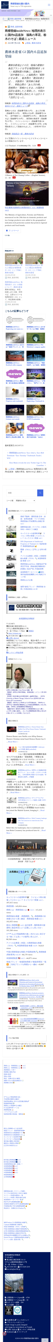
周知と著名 (7, 1076)
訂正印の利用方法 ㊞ (11, 1145)
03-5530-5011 (12, 1267)
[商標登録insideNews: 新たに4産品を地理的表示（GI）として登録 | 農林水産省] (14, 258)
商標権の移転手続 (10, 1072)
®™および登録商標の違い (12, 1097)
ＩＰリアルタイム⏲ (10, 1112)
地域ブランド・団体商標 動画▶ (14, 1130)
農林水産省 (36, 43)
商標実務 (10, 906)
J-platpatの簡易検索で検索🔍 (13, 1224)
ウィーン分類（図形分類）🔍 (13, 1239)
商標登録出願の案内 (19, 3)
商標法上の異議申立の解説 (13, 1105)
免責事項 (10, 1320)
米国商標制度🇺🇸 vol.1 (11, 1166)
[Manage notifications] (4, 1334)
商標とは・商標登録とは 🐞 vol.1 (20, 910)
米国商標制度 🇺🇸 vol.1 (15, 958)
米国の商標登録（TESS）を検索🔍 (15, 1227)
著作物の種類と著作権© (12, 1141)
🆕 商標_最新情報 (14, 19)
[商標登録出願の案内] (5, 5)
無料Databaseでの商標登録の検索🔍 (15, 1222)
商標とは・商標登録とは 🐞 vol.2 (15, 1068)
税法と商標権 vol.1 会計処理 (13, 1128)
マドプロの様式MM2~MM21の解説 (15, 1193)
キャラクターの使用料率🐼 (13, 1137)
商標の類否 (7, 1074)
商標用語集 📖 (8, 1110)
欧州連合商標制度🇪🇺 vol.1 (12, 1160)
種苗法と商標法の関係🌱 (12, 1143)
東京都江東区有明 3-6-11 (16, 1260)
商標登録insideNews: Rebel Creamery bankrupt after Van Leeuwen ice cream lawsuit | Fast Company (32, 820)
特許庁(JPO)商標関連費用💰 (13, 1202)
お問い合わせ (13, 638)
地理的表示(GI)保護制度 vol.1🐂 (14, 1133)
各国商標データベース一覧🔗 (13, 1199)
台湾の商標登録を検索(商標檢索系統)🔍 (17, 1231)
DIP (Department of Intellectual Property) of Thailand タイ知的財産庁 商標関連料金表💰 (33, 544)
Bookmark (10, 1332)
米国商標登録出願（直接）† (13, 1164)
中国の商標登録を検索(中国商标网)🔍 (16, 1229)
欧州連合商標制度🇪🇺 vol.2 (12, 1162)
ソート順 (10, 501)
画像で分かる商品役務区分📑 (13, 1080)
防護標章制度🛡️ (9, 1103)
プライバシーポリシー (15, 1322)
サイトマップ (21, 1332)
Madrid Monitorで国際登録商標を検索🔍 (17, 1237)
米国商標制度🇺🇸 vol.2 (11, 1168)
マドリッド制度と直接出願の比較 (15, 1197)
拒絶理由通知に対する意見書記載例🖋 (16, 1101)
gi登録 (27, 43)
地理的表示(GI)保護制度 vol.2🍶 (14, 1135)
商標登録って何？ (10, 1070)
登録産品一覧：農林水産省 (22, 134)
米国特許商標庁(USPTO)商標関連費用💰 (17, 1204)
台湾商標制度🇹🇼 (9, 1177)
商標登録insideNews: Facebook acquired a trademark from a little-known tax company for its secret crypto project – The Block (31, 995)
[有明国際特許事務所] (26, 608)
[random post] (12, 982)
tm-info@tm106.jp (13, 1269)
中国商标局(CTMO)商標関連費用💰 (15, 1206)
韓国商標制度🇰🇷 (9, 1175)
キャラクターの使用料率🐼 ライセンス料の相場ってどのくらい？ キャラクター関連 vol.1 (32, 536)
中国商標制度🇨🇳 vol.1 (11, 1170)
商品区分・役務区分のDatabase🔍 (15, 1208)
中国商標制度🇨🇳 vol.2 (11, 1172)
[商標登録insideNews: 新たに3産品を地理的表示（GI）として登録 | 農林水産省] (34, 258)
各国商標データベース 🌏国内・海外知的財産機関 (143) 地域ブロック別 (33, 574)
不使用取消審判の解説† (11, 1099)
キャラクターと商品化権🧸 (13, 1139)
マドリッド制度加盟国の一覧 (13, 1195)
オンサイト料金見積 (15, 653)
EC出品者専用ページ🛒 (11, 1108)
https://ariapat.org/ (14, 633)
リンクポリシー (23, 1320)
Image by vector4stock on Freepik (20, 1327)
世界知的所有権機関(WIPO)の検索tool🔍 (17, 1235)
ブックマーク (14, 231)
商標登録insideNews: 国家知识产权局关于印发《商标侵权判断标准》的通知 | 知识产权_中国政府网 (33, 566)
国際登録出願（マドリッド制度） (15, 1191)
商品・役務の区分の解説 (12, 1078)
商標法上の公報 (26, 580)
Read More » (13, 742)
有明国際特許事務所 (26, 618)
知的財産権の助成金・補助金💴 (14, 1114)
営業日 (31, 631)
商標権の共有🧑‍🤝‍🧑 (9, 1083)
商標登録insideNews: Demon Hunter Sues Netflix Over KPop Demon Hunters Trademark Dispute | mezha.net (32, 729)
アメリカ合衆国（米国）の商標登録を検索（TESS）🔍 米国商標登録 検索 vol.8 (33, 558)
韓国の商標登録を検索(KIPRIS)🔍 (15, 1233)
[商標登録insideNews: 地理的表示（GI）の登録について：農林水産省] (15, 293)
